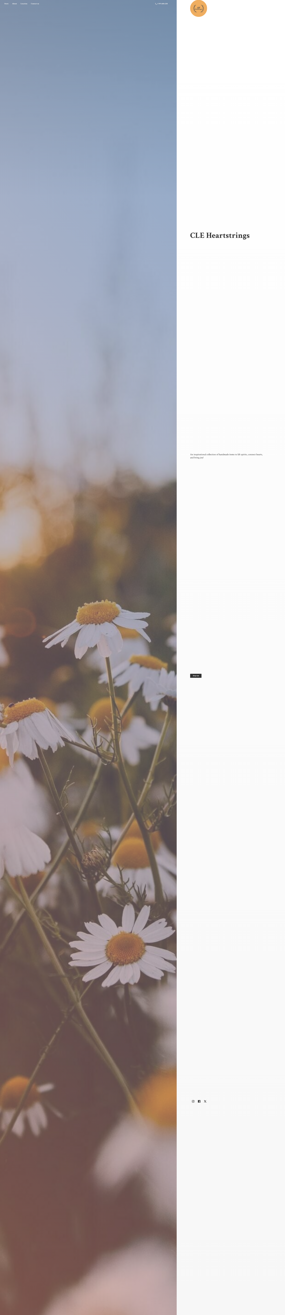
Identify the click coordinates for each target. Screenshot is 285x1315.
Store (6, 4)
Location (24, 4)
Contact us (35, 4)
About (14, 4)
